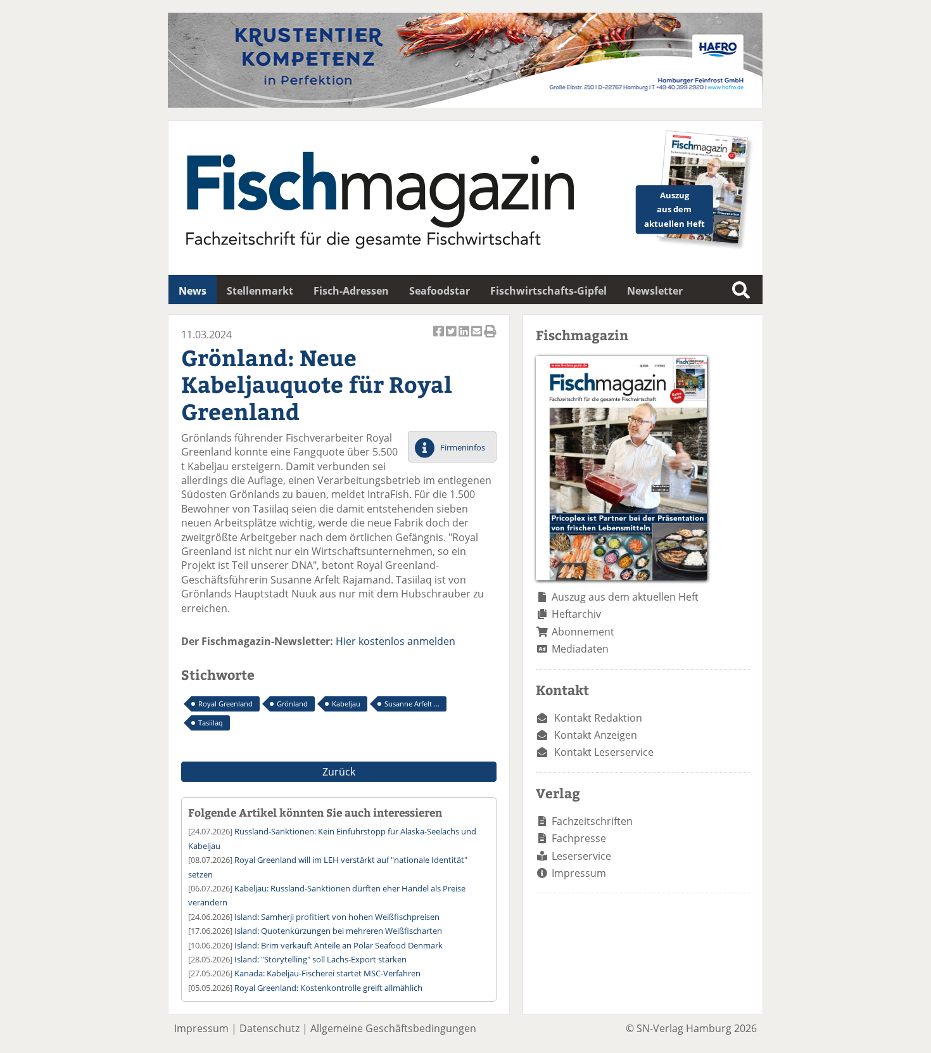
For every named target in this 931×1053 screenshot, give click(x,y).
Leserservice (581, 856)
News (192, 291)
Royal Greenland (225, 703)
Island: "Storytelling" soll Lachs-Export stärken (320, 959)
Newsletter (655, 291)
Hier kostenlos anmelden (395, 641)
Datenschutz (269, 1028)
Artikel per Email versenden (477, 338)
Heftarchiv (576, 614)
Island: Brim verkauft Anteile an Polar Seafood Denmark (338, 945)
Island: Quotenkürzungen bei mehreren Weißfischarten (338, 930)
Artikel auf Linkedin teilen (465, 338)
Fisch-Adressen (351, 291)
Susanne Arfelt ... (412, 703)
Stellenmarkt (260, 291)
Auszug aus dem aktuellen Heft (625, 597)
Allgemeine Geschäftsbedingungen (393, 1028)
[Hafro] (465, 104)
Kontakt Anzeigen (595, 735)
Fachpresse (579, 838)
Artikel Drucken (490, 338)
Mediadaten (580, 649)
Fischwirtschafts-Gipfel (548, 291)
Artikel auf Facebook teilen (439, 338)
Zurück (338, 772)
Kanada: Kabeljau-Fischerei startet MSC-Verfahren (327, 973)
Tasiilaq (210, 722)
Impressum (579, 873)
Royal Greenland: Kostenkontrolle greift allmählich (328, 987)
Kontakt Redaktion (598, 718)
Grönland (292, 703)
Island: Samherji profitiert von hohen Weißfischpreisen (337, 916)
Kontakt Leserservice (604, 752)
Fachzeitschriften (592, 821)
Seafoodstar (439, 291)
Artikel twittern (452, 338)
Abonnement (583, 632)
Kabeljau (346, 703)
